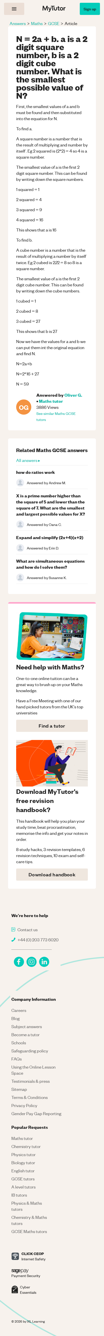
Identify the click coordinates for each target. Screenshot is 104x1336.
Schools (18, 1042)
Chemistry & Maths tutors (29, 1220)
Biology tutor (23, 1162)
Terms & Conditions (29, 1097)
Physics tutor (23, 1154)
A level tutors (23, 1187)
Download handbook (52, 874)
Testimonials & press (30, 1081)
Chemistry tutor (26, 1146)
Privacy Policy (24, 1105)
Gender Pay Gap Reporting (36, 1113)
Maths (37, 23)
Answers (18, 23)
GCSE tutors (23, 1178)
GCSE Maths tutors (29, 1231)
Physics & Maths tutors (26, 1206)
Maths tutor (51, 401)
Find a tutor (52, 726)
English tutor (23, 1170)
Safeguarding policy (29, 1050)
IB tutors (19, 1195)
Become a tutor (25, 1034)
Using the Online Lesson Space (33, 1070)
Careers (18, 1010)
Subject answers (26, 1026)
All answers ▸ (28, 460)
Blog (15, 1018)
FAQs (16, 1059)
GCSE (53, 23)
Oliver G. (73, 395)
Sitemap (19, 1089)
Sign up (90, 8)
